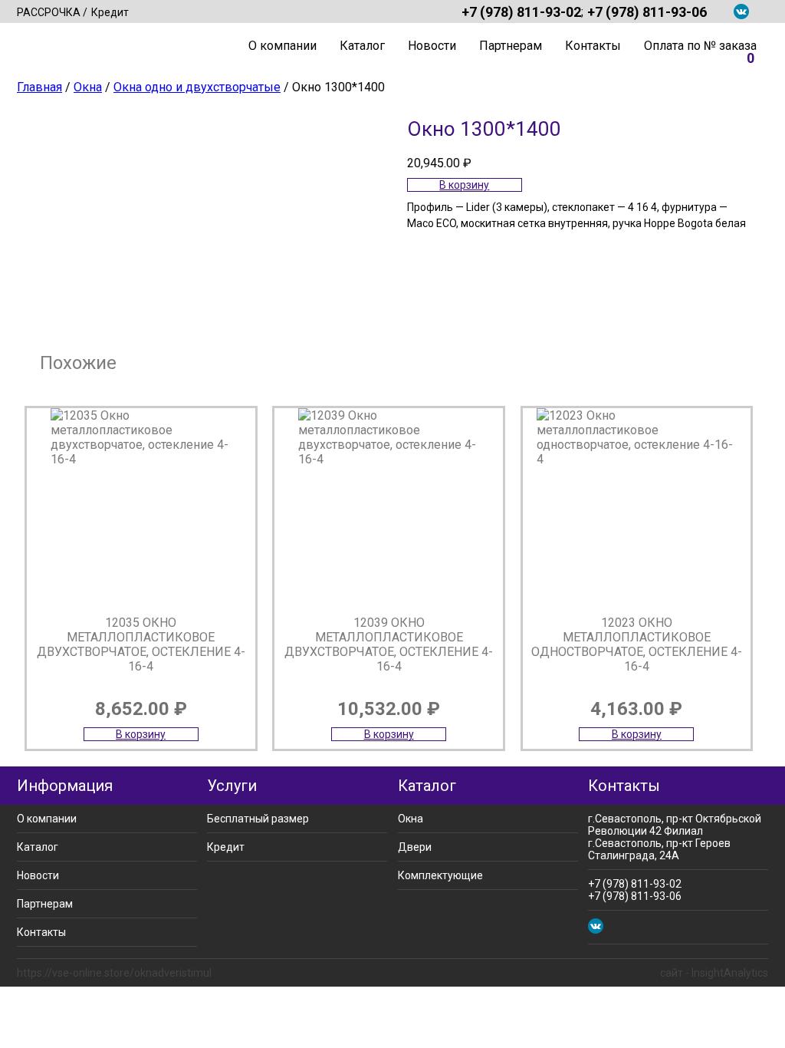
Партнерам (510, 45)
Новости (432, 45)
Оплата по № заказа (700, 45)
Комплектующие (440, 875)
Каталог (362, 45)
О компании (282, 45)
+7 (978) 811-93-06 (647, 11)
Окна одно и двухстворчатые (197, 87)
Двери (415, 847)
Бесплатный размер (258, 818)
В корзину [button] (464, 185)
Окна (88, 87)
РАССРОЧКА (48, 12)
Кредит (110, 12)
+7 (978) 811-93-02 (521, 11)
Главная (220, 45)
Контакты (593, 45)
